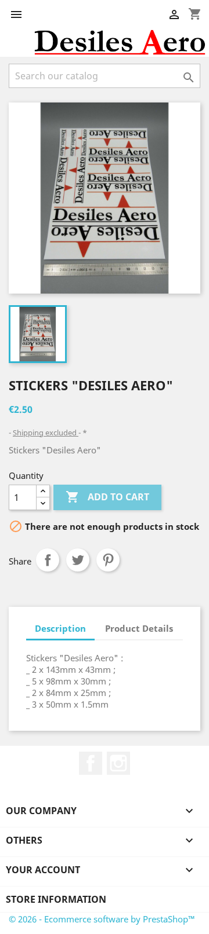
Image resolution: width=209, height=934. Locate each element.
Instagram (118, 763)
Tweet (77, 560)
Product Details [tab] (139, 628)
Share (47, 560)
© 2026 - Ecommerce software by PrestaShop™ (102, 919)
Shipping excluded (45, 432)
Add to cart (107, 497)
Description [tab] (60, 628)
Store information (56, 899)
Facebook (90, 763)
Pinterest (108, 560)
